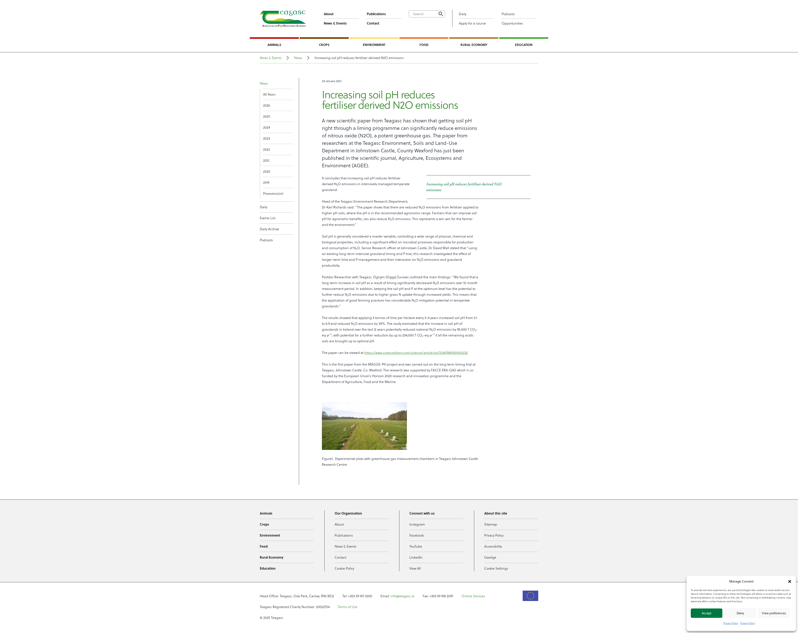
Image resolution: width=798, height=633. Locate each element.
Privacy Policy (730, 623)
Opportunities (512, 23)
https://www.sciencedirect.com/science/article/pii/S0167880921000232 (416, 352)
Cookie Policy (344, 568)
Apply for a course (472, 23)
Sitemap (490, 524)
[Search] (441, 13)
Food (424, 44)
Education (523, 44)
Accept (706, 613)
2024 (266, 127)
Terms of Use (347, 607)
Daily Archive (269, 229)
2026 (266, 105)
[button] (790, 581)
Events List (267, 218)
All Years (269, 94)
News (298, 57)
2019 (266, 182)
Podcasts (508, 14)
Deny (740, 613)
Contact (373, 23)
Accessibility (493, 546)
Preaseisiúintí (273, 193)
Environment (374, 44)
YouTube (415, 546)
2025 (266, 116)
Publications (376, 13)
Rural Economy (474, 44)
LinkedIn (415, 557)
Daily (462, 14)
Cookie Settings (496, 568)
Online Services (473, 596)
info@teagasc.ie (402, 596)
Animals (274, 44)
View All (415, 568)
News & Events (335, 23)
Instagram (417, 524)
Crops (324, 44)
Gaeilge (490, 557)
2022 (266, 149)
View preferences (774, 613)
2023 (266, 138)
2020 (266, 171)
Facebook (416, 535)
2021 (266, 160)
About (329, 13)
